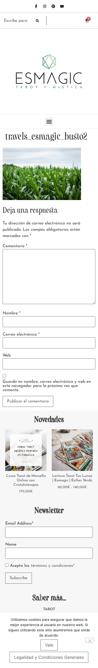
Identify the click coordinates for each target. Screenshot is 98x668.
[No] (89, 640)
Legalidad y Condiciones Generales (49, 657)
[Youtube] (62, 6)
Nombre (11, 313)
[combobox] (17, 20)
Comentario (15, 246)
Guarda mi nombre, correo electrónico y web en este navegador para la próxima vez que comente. (47, 386)
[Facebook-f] (36, 6)
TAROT (49, 609)
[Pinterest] (53, 6)
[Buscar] (41, 20)
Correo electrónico (21, 334)
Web (7, 355)
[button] (49, 121)
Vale (49, 645)
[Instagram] (44, 6)
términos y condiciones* (52, 566)
